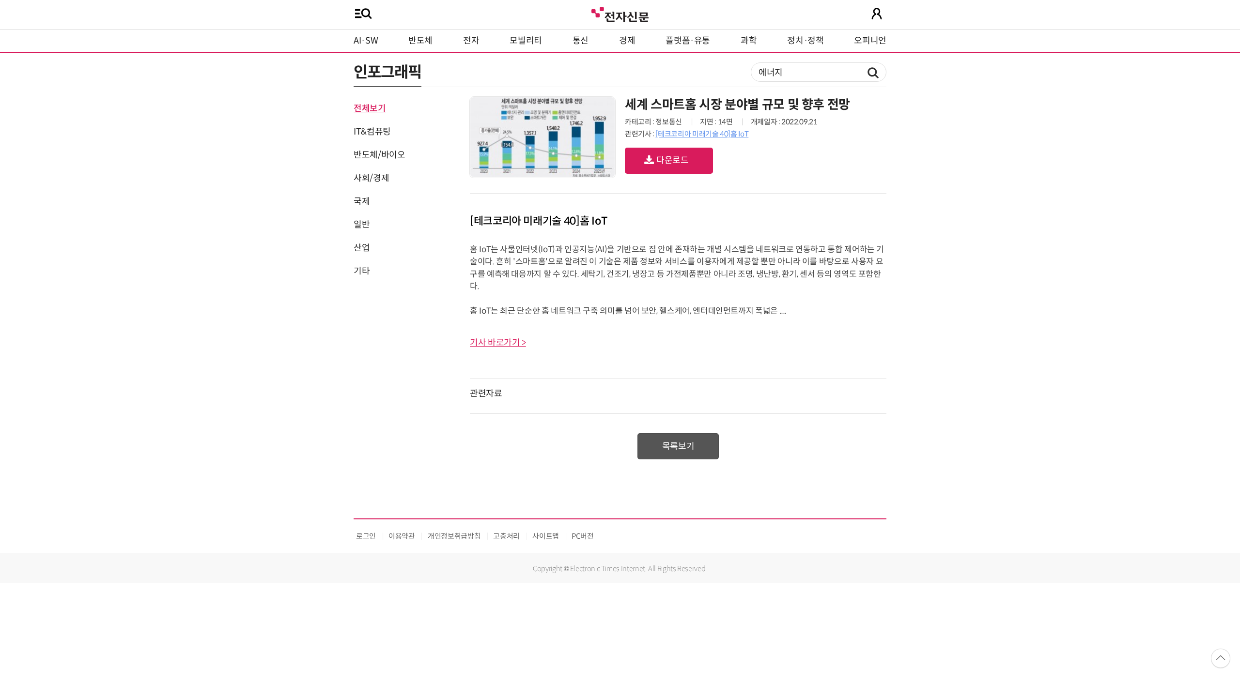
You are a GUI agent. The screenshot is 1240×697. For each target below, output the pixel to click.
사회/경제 (371, 178)
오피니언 (870, 40)
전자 (471, 40)
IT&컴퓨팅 (372, 131)
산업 (362, 247)
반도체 (420, 40)
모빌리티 (526, 40)
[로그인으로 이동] (876, 13)
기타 (362, 271)
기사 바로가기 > (498, 342)
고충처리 (506, 536)
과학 (749, 40)
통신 (581, 40)
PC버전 (583, 536)
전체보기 (370, 108)
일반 (362, 224)
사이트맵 (545, 536)
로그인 (366, 536)
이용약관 (401, 536)
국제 (362, 201)
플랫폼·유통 (688, 40)
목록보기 (678, 446)
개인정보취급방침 (454, 536)
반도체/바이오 (379, 155)
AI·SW (366, 40)
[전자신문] (620, 13)
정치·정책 (805, 40)
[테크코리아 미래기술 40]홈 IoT (701, 133)
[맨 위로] (1220, 658)
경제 (627, 40)
